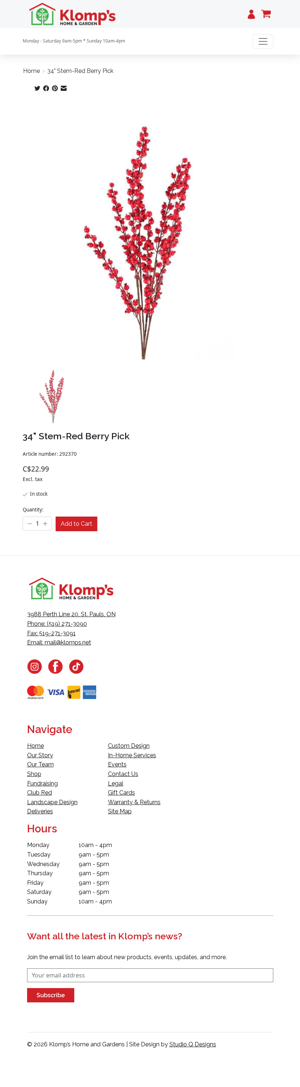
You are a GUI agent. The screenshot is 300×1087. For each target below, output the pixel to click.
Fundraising (42, 783)
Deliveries (40, 811)
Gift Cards (121, 792)
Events (117, 764)
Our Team (40, 764)
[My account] (251, 14)
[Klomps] (73, 14)
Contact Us (123, 773)
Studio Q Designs (192, 1044)
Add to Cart (76, 523)
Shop (34, 773)
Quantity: (33, 509)
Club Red (39, 792)
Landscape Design (52, 802)
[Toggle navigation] (263, 41)
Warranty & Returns (134, 802)
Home (31, 70)
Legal (115, 783)
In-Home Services (132, 755)
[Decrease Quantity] (29, 524)
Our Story (40, 755)
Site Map (120, 811)
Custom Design (129, 745)
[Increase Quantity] (45, 524)
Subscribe (51, 995)
